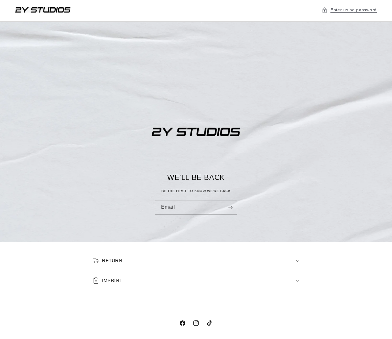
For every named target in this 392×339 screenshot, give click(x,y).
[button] (349, 10)
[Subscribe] (230, 207)
